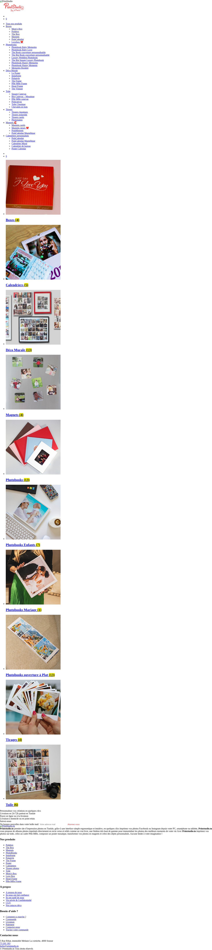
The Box (16, 34)
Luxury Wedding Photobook (25, 57)
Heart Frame (17, 86)
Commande (11, 919)
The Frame (16, 81)
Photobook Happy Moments (24, 65)
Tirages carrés (18, 117)
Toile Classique (19, 104)
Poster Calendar (19, 148)
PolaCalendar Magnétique (23, 133)
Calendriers (11, 866)
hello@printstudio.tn (9, 946)
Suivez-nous (5, 821)
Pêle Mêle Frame (19, 83)
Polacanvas (17, 101)
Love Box (10, 876)
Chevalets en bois (20, 107)
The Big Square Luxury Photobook (28, 60)
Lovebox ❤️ (17, 42)
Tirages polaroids (19, 114)
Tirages (9, 109)
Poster (8, 863)
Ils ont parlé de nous (15, 897)
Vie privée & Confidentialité (18, 900)
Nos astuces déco (13, 905)
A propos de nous (14, 892)
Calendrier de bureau (21, 146)
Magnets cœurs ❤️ (20, 128)
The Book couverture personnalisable (29, 52)
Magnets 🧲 (11, 122)
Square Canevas (19, 94)
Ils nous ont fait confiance (17, 895)
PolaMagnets (17, 130)
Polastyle (16, 78)
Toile (8, 91)
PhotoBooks (11, 853)
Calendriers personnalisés (17, 135)
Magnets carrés (18, 125)
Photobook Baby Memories (24, 47)
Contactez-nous (13, 927)
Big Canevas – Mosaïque (23, 96)
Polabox (15, 31)
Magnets (15, 36)
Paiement (10, 924)
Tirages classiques (20, 112)
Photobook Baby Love (22, 50)
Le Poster (16, 73)
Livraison (10, 922)
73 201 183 (5, 943)
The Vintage (17, 88)
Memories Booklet (20, 68)
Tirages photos (12, 868)
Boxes (9, 26)
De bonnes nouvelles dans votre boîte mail (19, 824)
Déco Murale (12, 70)
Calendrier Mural (19, 143)
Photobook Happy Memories (25, 63)
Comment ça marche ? (16, 917)
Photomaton (17, 120)
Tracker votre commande (17, 930)
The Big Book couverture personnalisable (30, 55)
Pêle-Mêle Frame (13, 881)
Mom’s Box (17, 29)
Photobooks (11, 44)
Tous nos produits (14, 23)
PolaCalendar (18, 39)
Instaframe (16, 76)
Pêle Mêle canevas (20, 99)
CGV (8, 903)
